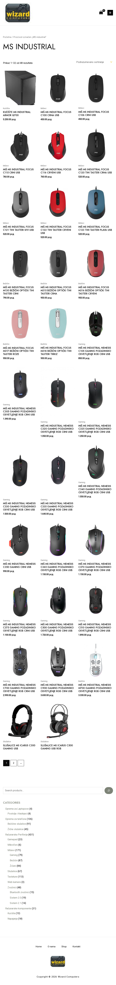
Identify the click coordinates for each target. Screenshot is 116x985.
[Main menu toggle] (110, 12)
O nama (51, 946)
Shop (64, 946)
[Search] (109, 790)
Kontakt (76, 946)
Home (39, 946)
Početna (7, 37)
